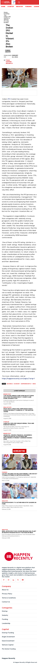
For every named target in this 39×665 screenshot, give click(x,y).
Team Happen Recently (9, 61)
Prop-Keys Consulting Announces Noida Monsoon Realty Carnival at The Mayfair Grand (18, 410)
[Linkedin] (13, 580)
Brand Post (7, 394)
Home (6, 12)
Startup (6, 421)
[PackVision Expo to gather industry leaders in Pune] (19, 491)
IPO (9, 99)
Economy (17, 383)
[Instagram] (8, 580)
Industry (7, 51)
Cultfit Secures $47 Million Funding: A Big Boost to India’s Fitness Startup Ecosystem (19, 474)
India (34, 383)
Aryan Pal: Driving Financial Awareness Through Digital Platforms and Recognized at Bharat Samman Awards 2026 (17, 437)
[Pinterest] (14, 93)
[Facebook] (5, 93)
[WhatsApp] (18, 93)
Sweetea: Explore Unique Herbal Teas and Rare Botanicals (18, 424)
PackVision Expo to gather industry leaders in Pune (19, 503)
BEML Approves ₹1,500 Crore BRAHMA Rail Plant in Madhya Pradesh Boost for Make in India (19, 531)
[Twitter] (10, 93)
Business (10, 383)
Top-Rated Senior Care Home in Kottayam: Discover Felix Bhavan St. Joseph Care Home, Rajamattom (18, 397)
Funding (6, 13)
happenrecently (26, 383)
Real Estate (7, 407)
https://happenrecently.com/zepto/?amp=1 (18, 378)
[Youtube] (23, 580)
